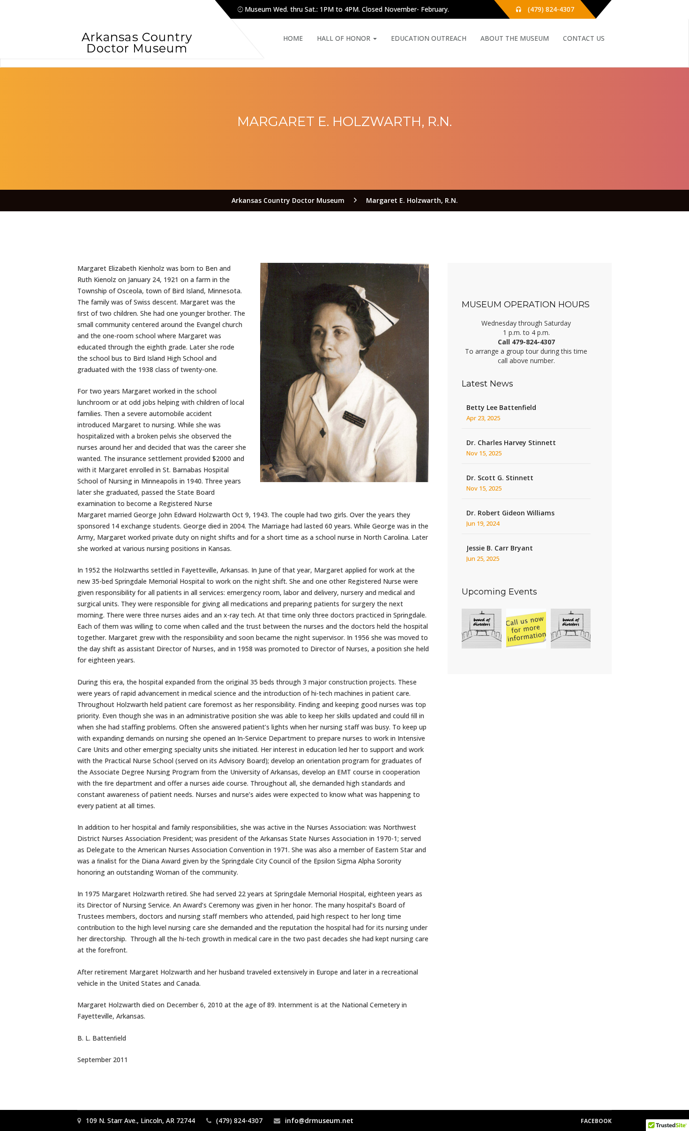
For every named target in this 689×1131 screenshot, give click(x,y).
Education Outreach (428, 38)
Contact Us (584, 38)
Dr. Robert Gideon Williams (510, 512)
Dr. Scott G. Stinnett (499, 477)
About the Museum (514, 38)
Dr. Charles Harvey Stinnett (511, 442)
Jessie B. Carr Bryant (499, 547)
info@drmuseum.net (319, 1120)
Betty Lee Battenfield (501, 407)
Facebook (596, 1121)
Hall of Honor (344, 38)
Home (293, 38)
